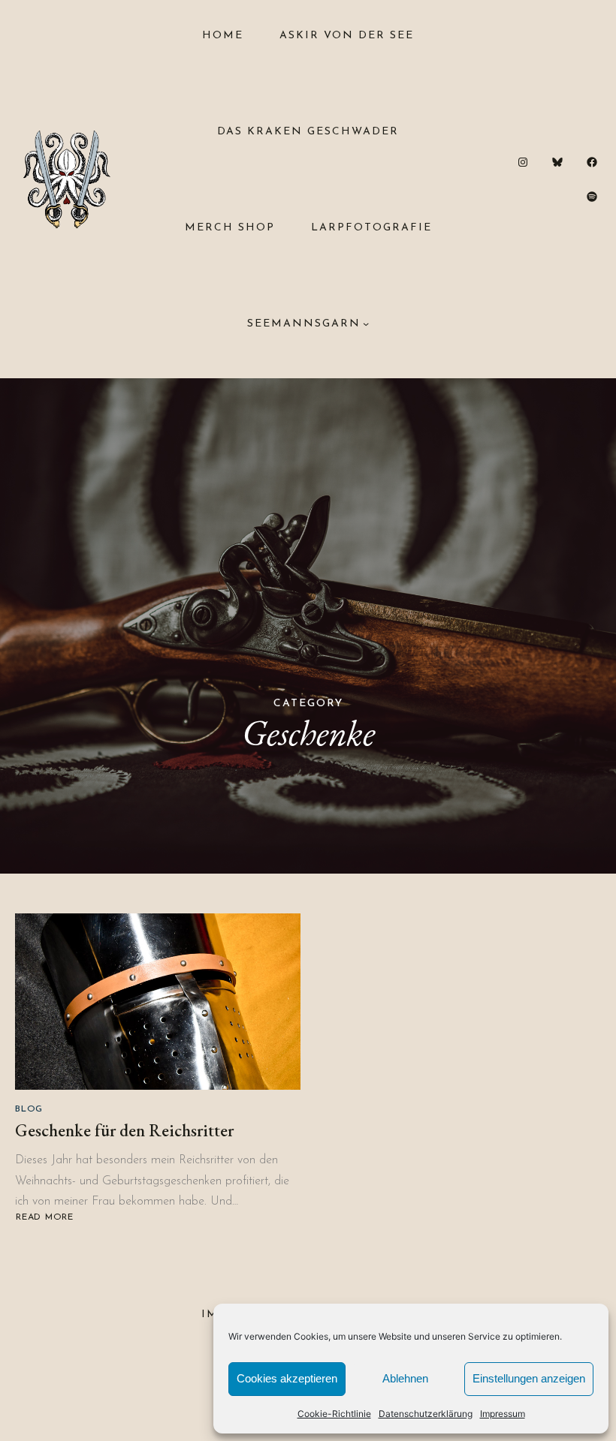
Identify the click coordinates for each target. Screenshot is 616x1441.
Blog (29, 1109)
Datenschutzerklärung (426, 1413)
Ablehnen (405, 1378)
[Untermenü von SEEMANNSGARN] (366, 323)
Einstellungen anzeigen (529, 1378)
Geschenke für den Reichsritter (124, 1130)
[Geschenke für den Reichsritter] (157, 1001)
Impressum (502, 1413)
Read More (46, 1218)
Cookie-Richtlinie (334, 1413)
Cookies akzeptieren (287, 1378)
